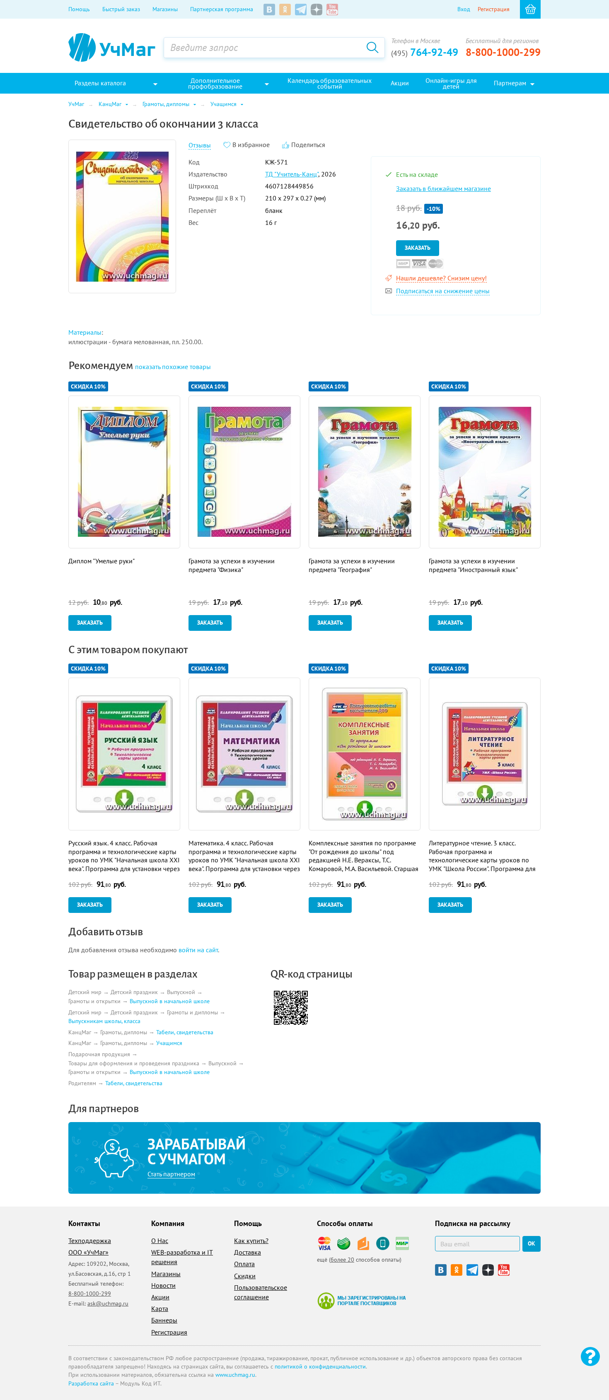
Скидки (245, 1276)
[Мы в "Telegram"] (301, 9)
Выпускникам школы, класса (104, 1021)
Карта (159, 1308)
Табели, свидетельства (184, 1032)
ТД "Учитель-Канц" (291, 174)
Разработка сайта (91, 1383)
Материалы (85, 332)
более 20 (342, 1259)
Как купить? (251, 1240)
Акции (160, 1297)
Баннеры (164, 1320)
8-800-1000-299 (503, 52)
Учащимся (169, 1043)
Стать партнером (171, 1174)
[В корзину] (530, 9)
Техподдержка (89, 1240)
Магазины (165, 9)
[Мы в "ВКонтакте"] (269, 9)
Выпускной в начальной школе (170, 1001)
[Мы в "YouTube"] (332, 9)
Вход (463, 9)
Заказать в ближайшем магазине (443, 188)
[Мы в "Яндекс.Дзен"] (316, 9)
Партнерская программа (221, 9)
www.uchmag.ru (235, 1374)
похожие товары (173, 366)
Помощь (79, 9)
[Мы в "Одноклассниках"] (285, 9)
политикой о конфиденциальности (320, 1366)
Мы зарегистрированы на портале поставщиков (361, 1300)
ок (531, 1243)
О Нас (159, 1240)
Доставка (247, 1252)
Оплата (244, 1264)
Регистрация (494, 9)
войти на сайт (198, 950)
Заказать (417, 247)
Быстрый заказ (121, 9)
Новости (163, 1285)
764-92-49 (424, 52)
